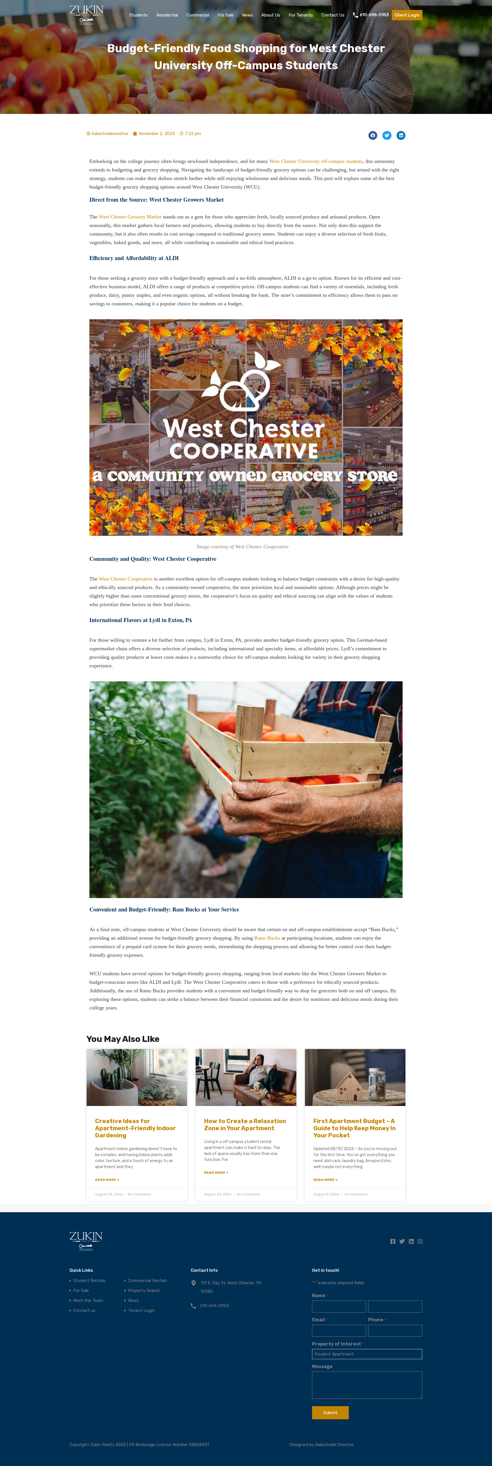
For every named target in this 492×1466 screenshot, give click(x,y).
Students (138, 15)
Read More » (107, 1180)
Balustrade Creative (334, 1444)
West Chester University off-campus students (316, 161)
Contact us (84, 1310)
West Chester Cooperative (126, 579)
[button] (373, 135)
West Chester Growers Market (130, 217)
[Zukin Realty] (86, 22)
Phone (377, 1319)
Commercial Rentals (147, 1281)
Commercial (197, 15)
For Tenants (301, 15)
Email (319, 1319)
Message (322, 1366)
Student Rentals (89, 1281)
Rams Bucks (267, 938)
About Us (270, 15)
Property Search (144, 1291)
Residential (167, 15)
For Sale (225, 15)
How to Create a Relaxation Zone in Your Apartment (245, 1124)
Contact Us (333, 15)
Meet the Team (88, 1301)
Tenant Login (141, 1310)
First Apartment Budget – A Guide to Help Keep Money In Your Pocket (354, 1128)
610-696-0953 (374, 15)
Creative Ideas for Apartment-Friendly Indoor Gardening (135, 1128)
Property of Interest (338, 1344)
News (247, 15)
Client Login (407, 15)
